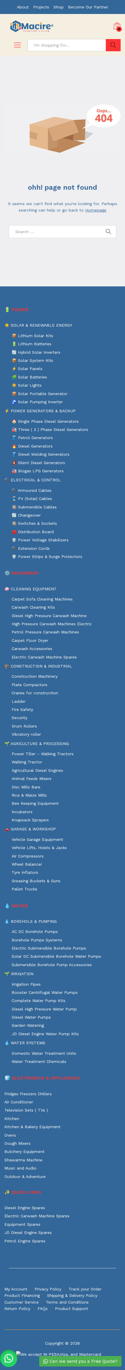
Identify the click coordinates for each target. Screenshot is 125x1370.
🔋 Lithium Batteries (31, 343)
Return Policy (17, 1308)
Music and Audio (20, 1168)
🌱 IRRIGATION (18, 973)
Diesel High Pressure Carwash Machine (49, 615)
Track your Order (85, 1289)
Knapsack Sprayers (30, 820)
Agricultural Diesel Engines (37, 770)
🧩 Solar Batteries (29, 377)
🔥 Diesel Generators (32, 446)
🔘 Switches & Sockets (34, 523)
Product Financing (22, 1295)
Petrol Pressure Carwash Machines (45, 632)
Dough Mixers (17, 1143)
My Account (15, 1289)
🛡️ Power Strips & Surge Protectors (47, 556)
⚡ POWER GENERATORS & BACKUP (40, 410)
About (23, 7)
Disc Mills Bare (26, 787)
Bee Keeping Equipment (35, 803)
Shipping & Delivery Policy (72, 1295)
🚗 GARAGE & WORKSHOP (30, 829)
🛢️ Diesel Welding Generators (40, 454)
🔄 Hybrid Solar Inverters (36, 352)
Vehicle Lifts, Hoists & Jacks (39, 847)
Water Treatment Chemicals (39, 1061)
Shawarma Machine (23, 1160)
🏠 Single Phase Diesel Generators (45, 421)
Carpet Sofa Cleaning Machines (42, 599)
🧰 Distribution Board (33, 531)
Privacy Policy (48, 1289)
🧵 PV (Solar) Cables (32, 498)
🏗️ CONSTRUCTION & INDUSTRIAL (38, 666)
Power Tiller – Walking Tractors (43, 753)
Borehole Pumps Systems (37, 940)
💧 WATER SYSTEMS (24, 1042)
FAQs (43, 1308)
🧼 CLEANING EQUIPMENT (30, 589)
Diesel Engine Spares (24, 1207)
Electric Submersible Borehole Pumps (49, 948)
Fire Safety (22, 709)
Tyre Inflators (25, 872)
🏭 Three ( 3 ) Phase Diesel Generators (50, 429)
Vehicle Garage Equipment (37, 839)
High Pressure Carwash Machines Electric (52, 623)
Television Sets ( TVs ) (26, 1110)
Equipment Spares (22, 1224)
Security (19, 717)
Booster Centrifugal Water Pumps (45, 992)
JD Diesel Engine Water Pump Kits (45, 1033)
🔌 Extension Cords (31, 548)
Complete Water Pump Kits (38, 1000)
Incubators (22, 811)
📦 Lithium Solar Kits (32, 335)
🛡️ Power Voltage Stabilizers (40, 540)
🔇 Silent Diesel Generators (38, 462)
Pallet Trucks (24, 889)
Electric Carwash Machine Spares (44, 657)
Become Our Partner (88, 7)
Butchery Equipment (24, 1151)
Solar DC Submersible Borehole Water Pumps (56, 956)
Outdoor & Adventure (25, 1176)
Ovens (10, 1135)
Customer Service (21, 1302)
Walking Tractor (27, 762)
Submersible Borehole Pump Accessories (52, 964)
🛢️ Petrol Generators (32, 437)
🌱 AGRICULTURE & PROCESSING (36, 743)
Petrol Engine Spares (24, 1241)
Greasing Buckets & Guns (36, 880)
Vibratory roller (26, 734)
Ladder (19, 701)
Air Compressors (28, 856)
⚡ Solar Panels (27, 368)
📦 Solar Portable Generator (39, 393)
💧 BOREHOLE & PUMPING (30, 921)
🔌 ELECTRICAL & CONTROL (32, 480)
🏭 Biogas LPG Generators (38, 471)
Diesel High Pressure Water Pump (44, 1009)
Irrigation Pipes (26, 984)
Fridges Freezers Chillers (28, 1093)
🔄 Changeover (26, 515)
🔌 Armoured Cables (31, 490)
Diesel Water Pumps (31, 1017)
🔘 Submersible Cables (34, 507)
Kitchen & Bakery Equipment (32, 1126)
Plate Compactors (29, 684)
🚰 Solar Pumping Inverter (37, 401)
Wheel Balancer (27, 864)
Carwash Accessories (32, 648)
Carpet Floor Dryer (30, 640)
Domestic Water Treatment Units (44, 1053)
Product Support (71, 1308)
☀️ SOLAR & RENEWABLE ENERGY (38, 325)
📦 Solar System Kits (32, 360)
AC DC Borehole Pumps (35, 931)
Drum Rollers (24, 726)
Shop (58, 7)
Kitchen (11, 1118)
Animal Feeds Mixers (31, 778)
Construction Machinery (35, 676)
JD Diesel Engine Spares (28, 1232)
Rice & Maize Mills (29, 795)
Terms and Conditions (67, 1302)
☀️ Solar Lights (27, 385)
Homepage (95, 210)
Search (113, 45)
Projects (41, 7)
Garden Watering (28, 1025)
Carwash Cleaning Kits (33, 607)
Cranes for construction (35, 693)
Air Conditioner (18, 1102)
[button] (8, 1358)
